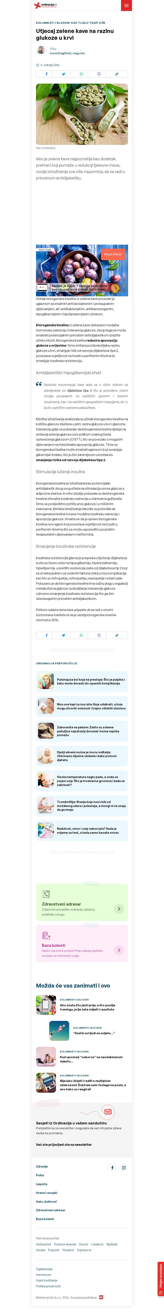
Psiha (40, 1175)
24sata (40, 1250)
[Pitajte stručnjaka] (161, 1279)
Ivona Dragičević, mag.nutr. (67, 53)
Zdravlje (42, 1166)
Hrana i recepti (46, 1192)
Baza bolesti (45, 1219)
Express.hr (84, 1250)
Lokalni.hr (97, 1244)
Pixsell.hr (68, 1250)
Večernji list (43, 1244)
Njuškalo (112, 1244)
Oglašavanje (44, 1269)
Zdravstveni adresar (50, 1210)
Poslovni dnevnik (65, 1244)
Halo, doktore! (46, 1201)
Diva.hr (83, 1244)
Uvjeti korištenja (46, 1280)
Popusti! (53, 1250)
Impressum (43, 1274)
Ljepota (41, 1184)
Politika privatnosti (48, 1286)
